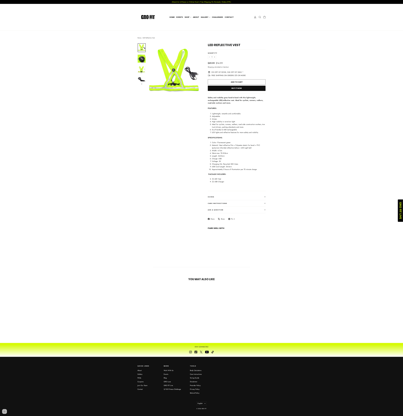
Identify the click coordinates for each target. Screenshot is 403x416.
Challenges (217, 17)
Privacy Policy (195, 389)
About (196, 17)
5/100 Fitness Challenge (172, 389)
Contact (229, 17)
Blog (165, 378)
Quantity (212, 53)
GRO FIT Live (168, 385)
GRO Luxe (167, 382)
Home (172, 17)
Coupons (140, 382)
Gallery (205, 17)
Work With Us (168, 370)
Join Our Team (142, 385)
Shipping (211, 67)
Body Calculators (195, 370)
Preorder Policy (195, 385)
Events (179, 17)
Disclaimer (193, 382)
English (200, 403)
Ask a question (215, 210)
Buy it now (237, 88)
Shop (187, 17)
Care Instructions (217, 203)
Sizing (211, 197)
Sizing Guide (194, 378)
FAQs (139, 378)
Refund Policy (194, 393)
